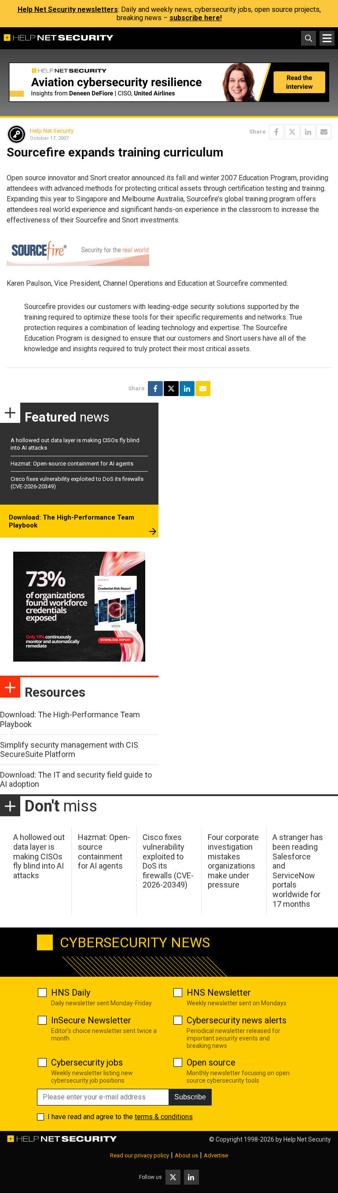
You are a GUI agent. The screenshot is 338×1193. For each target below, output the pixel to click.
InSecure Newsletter (91, 1020)
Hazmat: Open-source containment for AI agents (72, 463)
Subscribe (190, 1097)
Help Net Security (51, 130)
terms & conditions (164, 1117)
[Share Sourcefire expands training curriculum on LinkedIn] (308, 131)
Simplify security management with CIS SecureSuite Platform (69, 749)
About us (186, 1155)
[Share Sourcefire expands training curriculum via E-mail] (323, 131)
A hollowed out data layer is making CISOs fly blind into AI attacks (39, 856)
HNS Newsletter (219, 992)
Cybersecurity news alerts (237, 1020)
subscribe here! (195, 18)
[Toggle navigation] (327, 38)
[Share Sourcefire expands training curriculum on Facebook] (276, 131)
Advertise (216, 1155)
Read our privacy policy (139, 1155)
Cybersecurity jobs (87, 1062)
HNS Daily (70, 992)
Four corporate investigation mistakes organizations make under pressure (233, 861)
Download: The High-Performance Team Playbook (71, 521)
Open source (211, 1062)
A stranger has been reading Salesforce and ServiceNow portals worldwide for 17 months (297, 870)
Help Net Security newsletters (68, 9)
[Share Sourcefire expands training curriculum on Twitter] (292, 131)
